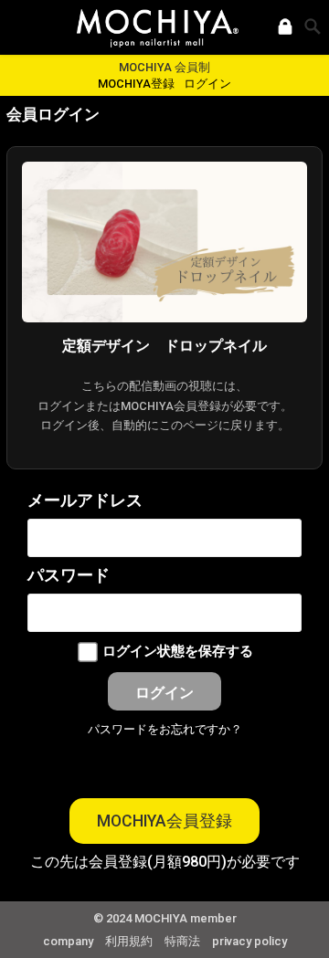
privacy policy (249, 941)
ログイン (207, 83)
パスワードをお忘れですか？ (165, 729)
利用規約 (129, 941)
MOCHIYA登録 (136, 83)
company (68, 941)
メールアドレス (85, 500)
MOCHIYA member (185, 918)
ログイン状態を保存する (177, 652)
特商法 (182, 941)
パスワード (68, 575)
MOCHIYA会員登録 (164, 821)
